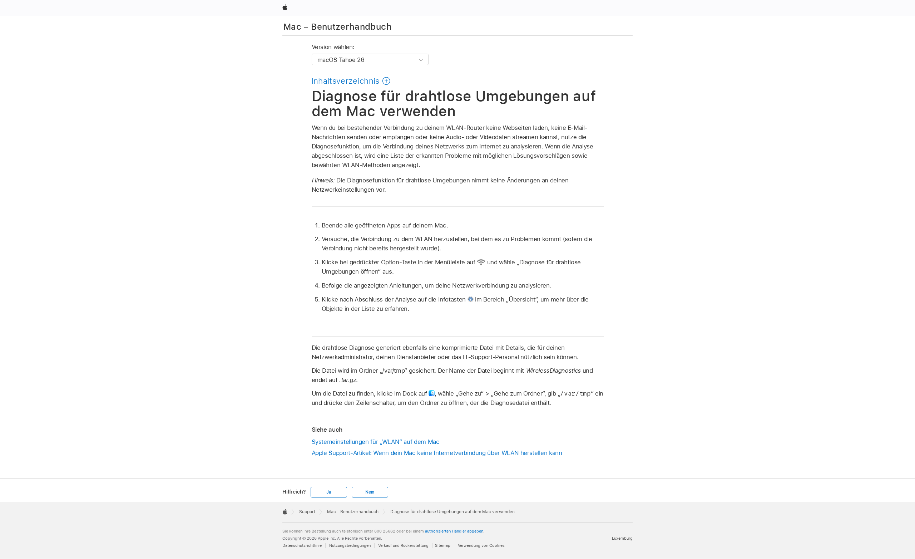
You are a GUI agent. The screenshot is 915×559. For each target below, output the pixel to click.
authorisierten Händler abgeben (454, 531)
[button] (351, 80)
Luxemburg (622, 538)
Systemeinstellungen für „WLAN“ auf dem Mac (376, 441)
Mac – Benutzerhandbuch (337, 26)
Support (307, 511)
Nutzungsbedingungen (350, 545)
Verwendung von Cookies (481, 545)
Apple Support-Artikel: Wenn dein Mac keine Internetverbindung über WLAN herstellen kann (437, 452)
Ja (328, 492)
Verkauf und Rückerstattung (403, 545)
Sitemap (442, 545)
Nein (369, 492)
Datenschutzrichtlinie (302, 545)
